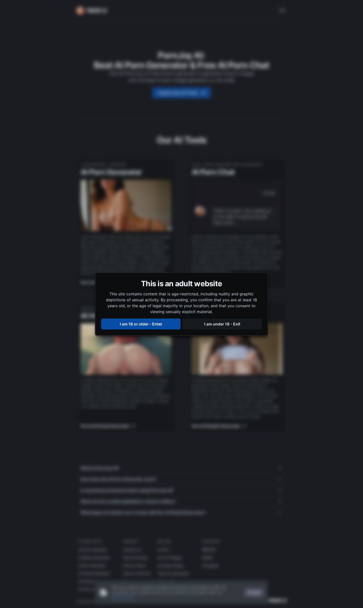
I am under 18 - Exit (222, 324)
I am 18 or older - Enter (141, 324)
